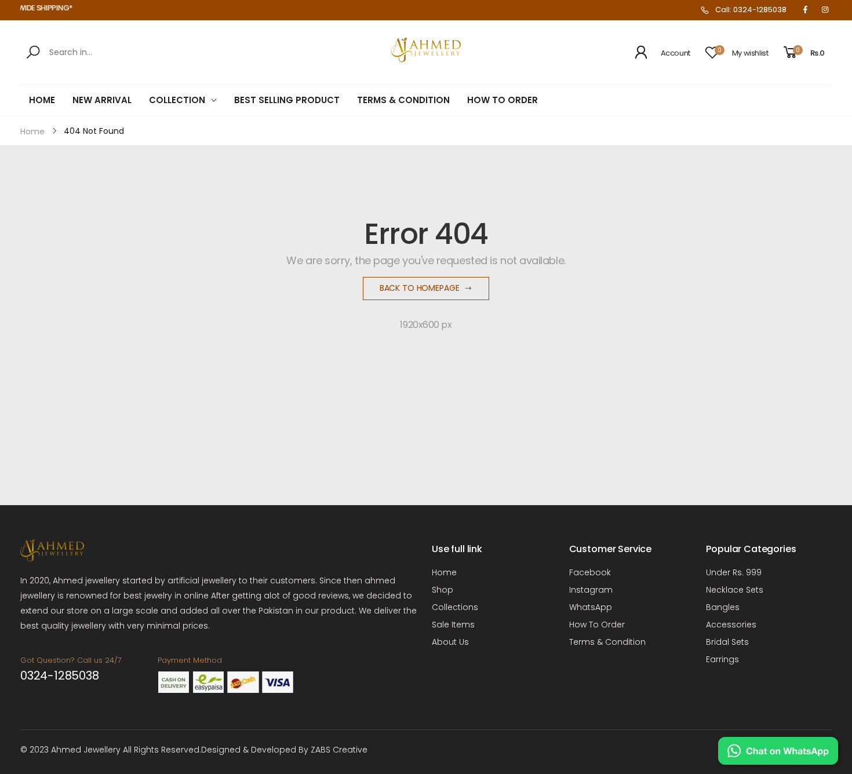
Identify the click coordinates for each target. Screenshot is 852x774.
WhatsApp (590, 607)
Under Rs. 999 (734, 572)
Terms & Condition (607, 642)
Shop (442, 590)
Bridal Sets (727, 642)
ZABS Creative (339, 749)
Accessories (731, 624)
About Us (450, 642)
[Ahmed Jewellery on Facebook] (805, 10)
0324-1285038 (59, 675)
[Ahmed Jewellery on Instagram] (825, 10)
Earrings (722, 659)
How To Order (597, 624)
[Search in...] (35, 52)
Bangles (723, 607)
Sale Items (453, 624)
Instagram (591, 590)
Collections (455, 607)
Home (444, 572)
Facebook (590, 572)
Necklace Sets (734, 590)
